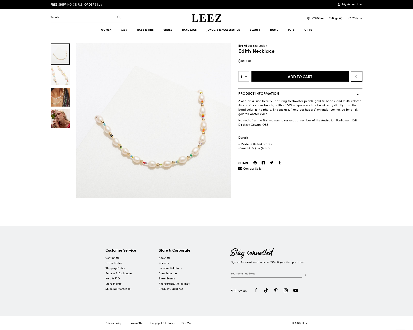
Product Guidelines (171, 288)
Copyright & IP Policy (162, 323)
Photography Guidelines (174, 283)
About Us (164, 257)
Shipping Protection (118, 288)
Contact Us (112, 257)
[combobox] (83, 17)
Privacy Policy (113, 323)
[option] (60, 54)
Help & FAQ (112, 278)
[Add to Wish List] (356, 76)
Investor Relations (170, 268)
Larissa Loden (257, 45)
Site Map (187, 323)
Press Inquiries (168, 273)
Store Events (167, 278)
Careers (164, 263)
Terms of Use (135, 323)
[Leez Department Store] (206, 18)
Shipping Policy (115, 268)
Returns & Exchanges (118, 273)
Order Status (113, 263)
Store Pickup (113, 283)
